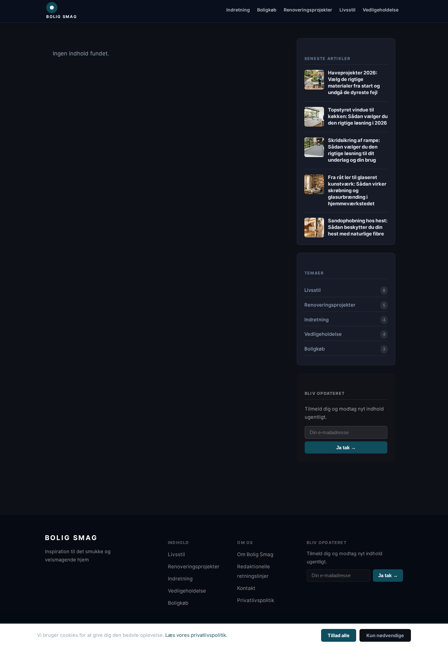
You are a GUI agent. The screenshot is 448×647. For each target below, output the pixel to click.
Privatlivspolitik (255, 600)
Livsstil (347, 9)
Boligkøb (266, 9)
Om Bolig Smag (255, 554)
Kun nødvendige (385, 635)
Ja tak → (346, 447)
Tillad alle (339, 635)
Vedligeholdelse (380, 9)
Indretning (238, 9)
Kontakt (246, 588)
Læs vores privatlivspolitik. (196, 635)
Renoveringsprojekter (308, 9)
